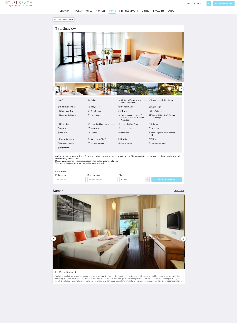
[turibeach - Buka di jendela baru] (179, 298)
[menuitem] (64, 11)
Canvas (178, 316)
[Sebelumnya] (55, 88)
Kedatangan (60, 175)
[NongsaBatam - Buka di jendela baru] (165, 298)
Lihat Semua (179, 190)
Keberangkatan (93, 175)
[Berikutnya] (181, 88)
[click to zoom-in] (118, 57)
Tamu (121, 175)
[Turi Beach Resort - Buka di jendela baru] (172, 298)
